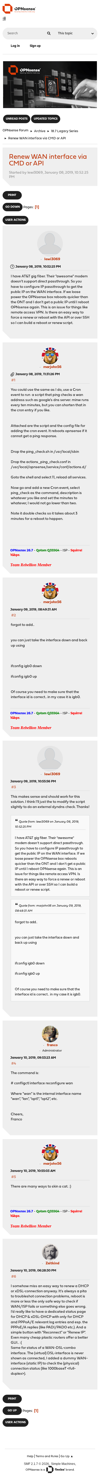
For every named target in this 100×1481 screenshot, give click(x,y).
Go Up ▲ (67, 1456)
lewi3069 (52, 259)
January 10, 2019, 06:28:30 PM (33, 1270)
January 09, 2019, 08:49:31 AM (33, 609)
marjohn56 (52, 367)
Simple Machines (63, 1463)
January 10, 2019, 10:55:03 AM (32, 1171)
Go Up (12, 1410)
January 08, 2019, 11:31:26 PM (37, 374)
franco (52, 1045)
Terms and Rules (47, 1456)
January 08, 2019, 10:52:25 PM (38, 266)
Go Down (12, 207)
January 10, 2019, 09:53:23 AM (33, 1057)
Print (12, 195)
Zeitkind (52, 1263)
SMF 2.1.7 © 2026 (36, 1463)
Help (30, 1456)
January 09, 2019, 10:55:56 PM (33, 781)
